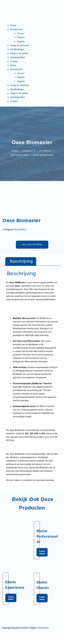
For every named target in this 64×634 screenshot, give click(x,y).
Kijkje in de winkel (19, 53)
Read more (42, 552)
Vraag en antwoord (19, 45)
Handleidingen (17, 49)
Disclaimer (43, 628)
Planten (21, 37)
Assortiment (16, 29)
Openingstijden (17, 57)
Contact (14, 61)
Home (13, 25)
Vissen (20, 33)
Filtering (45, 151)
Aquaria (21, 41)
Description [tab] (20, 261)
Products (28, 151)
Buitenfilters (20, 155)
